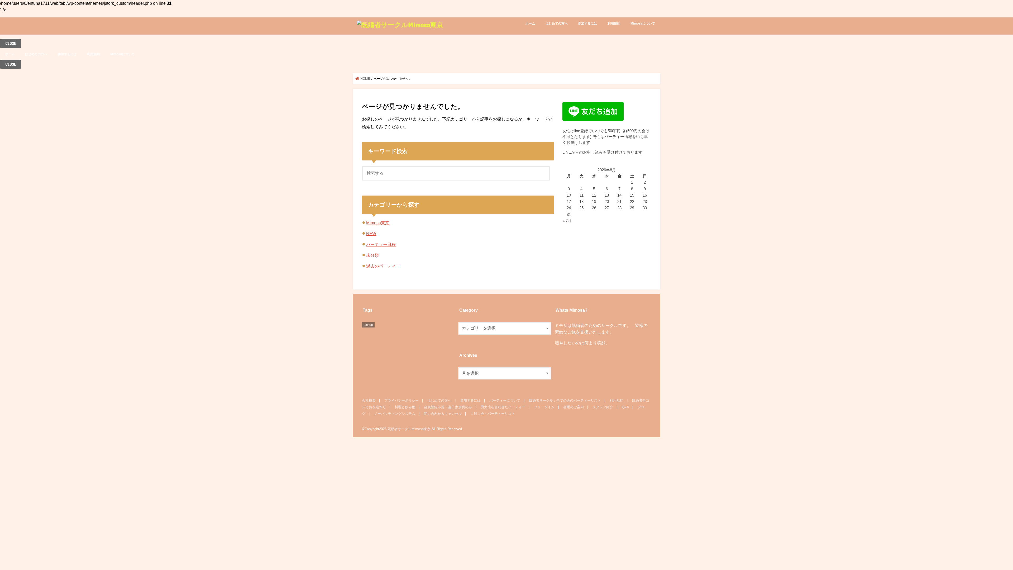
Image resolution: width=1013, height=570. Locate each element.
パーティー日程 (381, 244)
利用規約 (614, 23)
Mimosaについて (642, 23)
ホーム (530, 23)
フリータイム (544, 407)
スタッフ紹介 (602, 407)
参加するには (587, 23)
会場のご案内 (573, 407)
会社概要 (369, 400)
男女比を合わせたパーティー (503, 407)
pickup (368, 325)
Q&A (625, 407)
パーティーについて (504, 400)
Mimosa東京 (377, 222)
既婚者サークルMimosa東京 (409, 429)
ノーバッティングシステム (394, 414)
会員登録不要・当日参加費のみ (448, 407)
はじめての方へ (557, 23)
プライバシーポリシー (401, 400)
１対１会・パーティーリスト (492, 414)
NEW (371, 233)
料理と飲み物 (405, 407)
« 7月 (567, 220)
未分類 (372, 255)
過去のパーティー (383, 266)
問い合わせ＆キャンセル (443, 414)
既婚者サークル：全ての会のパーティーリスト (565, 400)
